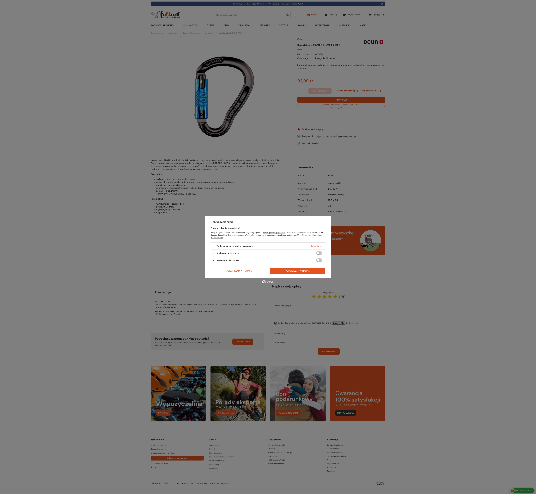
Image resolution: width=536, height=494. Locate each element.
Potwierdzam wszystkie (298, 270)
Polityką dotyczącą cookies (274, 233)
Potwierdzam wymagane (239, 270)
